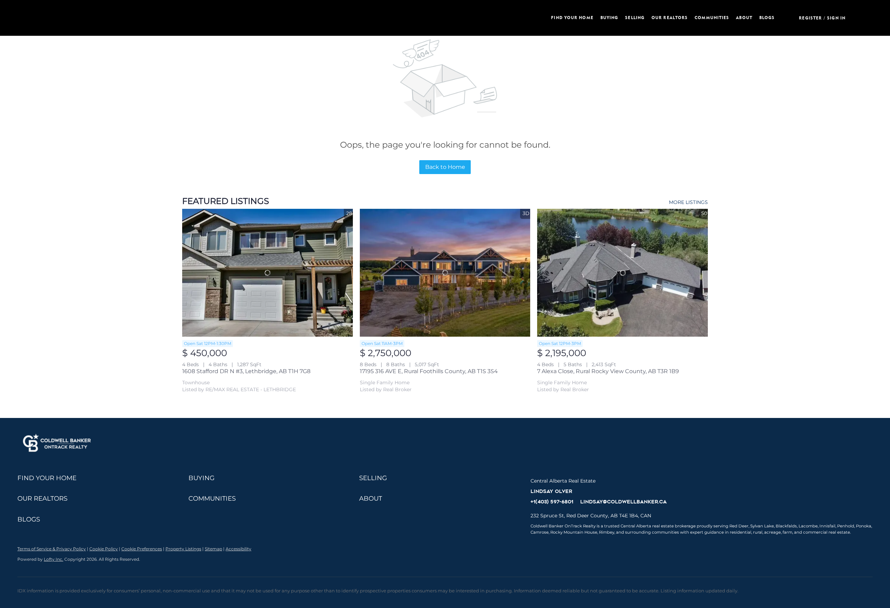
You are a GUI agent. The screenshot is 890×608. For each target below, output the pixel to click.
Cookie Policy (103, 548)
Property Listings (183, 548)
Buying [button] (609, 17)
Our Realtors (670, 17)
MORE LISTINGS (688, 202)
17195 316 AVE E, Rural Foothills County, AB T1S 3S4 (429, 371)
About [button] (744, 17)
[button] (270, 18)
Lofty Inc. (53, 559)
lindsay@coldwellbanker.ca (623, 501)
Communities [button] (712, 17)
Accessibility (238, 548)
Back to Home (445, 167)
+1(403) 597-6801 (552, 501)
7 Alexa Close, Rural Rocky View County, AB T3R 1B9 (608, 371)
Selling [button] (635, 17)
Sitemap (213, 548)
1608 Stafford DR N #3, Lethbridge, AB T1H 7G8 (246, 371)
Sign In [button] (836, 17)
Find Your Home (572, 17)
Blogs (767, 17)
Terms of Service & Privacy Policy (51, 548)
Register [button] (810, 17)
